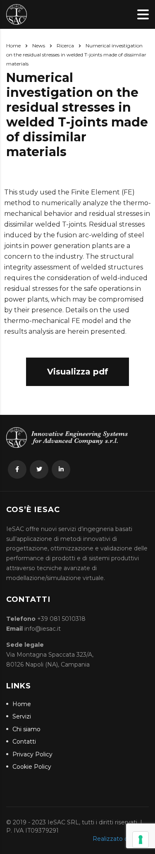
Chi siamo (26, 729)
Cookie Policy (31, 766)
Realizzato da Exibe (121, 838)
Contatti (24, 741)
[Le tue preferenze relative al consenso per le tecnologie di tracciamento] (140, 839)
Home (13, 45)
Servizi (21, 716)
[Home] (16, 14)
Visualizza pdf (77, 372)
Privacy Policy (32, 754)
